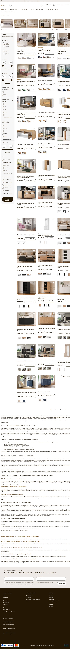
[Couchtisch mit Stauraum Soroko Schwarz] (26, 256)
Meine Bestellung (31, 593)
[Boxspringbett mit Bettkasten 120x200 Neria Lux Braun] (26, 103)
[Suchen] (41, 5)
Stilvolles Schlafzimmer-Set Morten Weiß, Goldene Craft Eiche (25, 177)
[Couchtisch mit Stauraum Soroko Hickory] (46, 255)
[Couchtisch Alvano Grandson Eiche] (26, 134)
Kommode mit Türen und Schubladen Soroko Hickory (46, 329)
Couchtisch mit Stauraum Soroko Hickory (45, 266)
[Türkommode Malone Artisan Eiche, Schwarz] (26, 193)
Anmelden (62, 583)
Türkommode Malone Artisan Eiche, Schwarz (25, 204)
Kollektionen (49, 9)
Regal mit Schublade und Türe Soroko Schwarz (26, 298)
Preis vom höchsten (6, 50)
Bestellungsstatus (29, 595)
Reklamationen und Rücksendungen (33, 599)
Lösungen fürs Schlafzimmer (56, 417)
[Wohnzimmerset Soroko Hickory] (46, 350)
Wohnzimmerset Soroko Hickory (45, 360)
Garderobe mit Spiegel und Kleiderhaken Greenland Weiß (45, 234)
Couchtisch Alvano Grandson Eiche (25, 144)
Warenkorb (51, 597)
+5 (33, 58)
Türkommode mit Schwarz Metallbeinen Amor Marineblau (26, 393)
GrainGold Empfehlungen (6, 44)
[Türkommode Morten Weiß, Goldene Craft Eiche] (46, 165)
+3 (33, 121)
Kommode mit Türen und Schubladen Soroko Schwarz (25, 330)
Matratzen (24, 9)
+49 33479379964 (8, 622)
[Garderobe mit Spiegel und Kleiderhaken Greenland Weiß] (46, 224)
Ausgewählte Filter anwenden (8, 199)
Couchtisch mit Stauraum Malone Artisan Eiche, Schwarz (45, 203)
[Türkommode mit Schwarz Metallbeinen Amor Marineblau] (26, 382)
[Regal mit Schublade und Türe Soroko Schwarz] (26, 288)
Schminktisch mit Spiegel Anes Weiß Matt (25, 235)
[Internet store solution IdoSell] (66, 645)
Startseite (3, 15)
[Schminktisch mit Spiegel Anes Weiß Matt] (26, 224)
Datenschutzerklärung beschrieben (45, 582)
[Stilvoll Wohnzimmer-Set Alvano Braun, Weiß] (46, 133)
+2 (53, 57)
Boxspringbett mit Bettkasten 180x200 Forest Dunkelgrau (45, 81)
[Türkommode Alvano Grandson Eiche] (46, 102)
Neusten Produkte (6, 54)
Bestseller (39, 9)
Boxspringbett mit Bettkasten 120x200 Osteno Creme (26, 50)
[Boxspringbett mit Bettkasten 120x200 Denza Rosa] (26, 71)
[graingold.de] (3, 5)
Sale (56, 9)
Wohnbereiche (12, 9)
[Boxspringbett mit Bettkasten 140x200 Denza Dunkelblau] (46, 39)
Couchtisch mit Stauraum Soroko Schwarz (24, 267)
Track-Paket (28, 597)
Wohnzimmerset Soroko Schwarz (25, 361)
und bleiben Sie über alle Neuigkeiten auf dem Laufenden (30, 573)
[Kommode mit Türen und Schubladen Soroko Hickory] (46, 318)
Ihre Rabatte (51, 604)
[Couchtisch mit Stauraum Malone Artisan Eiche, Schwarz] (46, 192)
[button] (7, 59)
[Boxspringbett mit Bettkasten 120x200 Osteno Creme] (26, 40)
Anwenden (7, 68)
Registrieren (51, 595)
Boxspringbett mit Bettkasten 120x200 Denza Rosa (26, 82)
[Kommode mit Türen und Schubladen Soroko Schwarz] (26, 319)
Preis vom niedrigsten (6, 47)
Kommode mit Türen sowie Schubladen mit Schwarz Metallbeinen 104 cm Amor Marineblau (44, 392)
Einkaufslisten (51, 599)
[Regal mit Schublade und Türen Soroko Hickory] (46, 287)
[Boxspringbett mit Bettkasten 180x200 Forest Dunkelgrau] (46, 70)
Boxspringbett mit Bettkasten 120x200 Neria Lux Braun (26, 113)
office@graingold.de (10, 624)
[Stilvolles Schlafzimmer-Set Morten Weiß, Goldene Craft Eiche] (26, 166)
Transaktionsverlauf (52, 602)
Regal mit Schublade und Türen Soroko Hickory (45, 297)
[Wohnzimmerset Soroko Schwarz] (26, 351)
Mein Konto (52, 593)
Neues (32, 9)
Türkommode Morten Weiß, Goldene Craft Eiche (46, 176)
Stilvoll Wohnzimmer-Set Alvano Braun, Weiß (45, 144)
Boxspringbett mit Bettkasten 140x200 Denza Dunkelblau (45, 49)
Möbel (3, 9)
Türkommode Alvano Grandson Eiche (46, 112)
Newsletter (51, 606)
